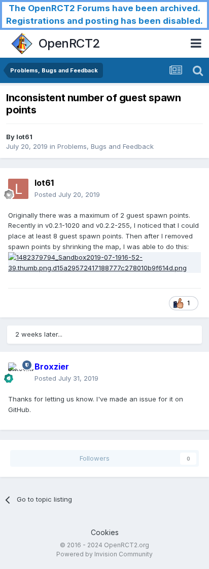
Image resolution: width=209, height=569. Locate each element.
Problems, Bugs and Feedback (105, 146)
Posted (67, 194)
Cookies (105, 532)
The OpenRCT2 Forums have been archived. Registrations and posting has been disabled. (104, 14)
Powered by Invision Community (104, 554)
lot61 (24, 137)
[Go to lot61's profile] (18, 189)
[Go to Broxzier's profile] (18, 372)
